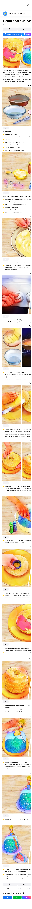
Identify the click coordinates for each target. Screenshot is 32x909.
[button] (10, 29)
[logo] (14, 14)
